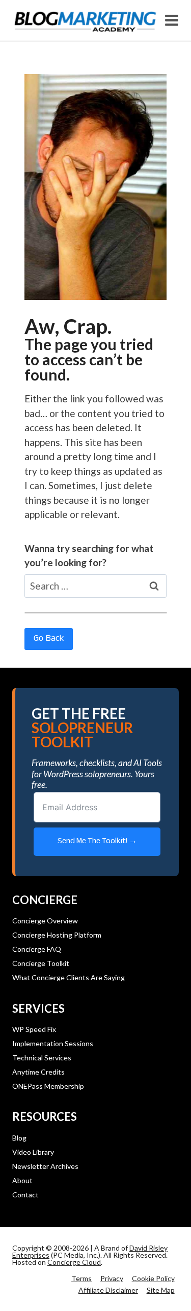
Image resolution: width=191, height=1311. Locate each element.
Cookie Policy (153, 1278)
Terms (81, 1278)
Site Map (161, 1290)
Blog (19, 1137)
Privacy (111, 1278)
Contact (25, 1194)
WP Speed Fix (34, 1029)
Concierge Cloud (74, 1262)
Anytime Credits (38, 1071)
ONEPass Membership (48, 1086)
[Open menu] (172, 20)
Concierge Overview (45, 920)
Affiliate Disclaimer (108, 1290)
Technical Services (41, 1057)
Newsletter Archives (45, 1166)
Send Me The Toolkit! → (97, 841)
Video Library (33, 1152)
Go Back (49, 639)
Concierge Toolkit (40, 963)
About (22, 1180)
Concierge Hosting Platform (56, 934)
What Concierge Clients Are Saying (68, 977)
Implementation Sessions (52, 1043)
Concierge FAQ (36, 949)
